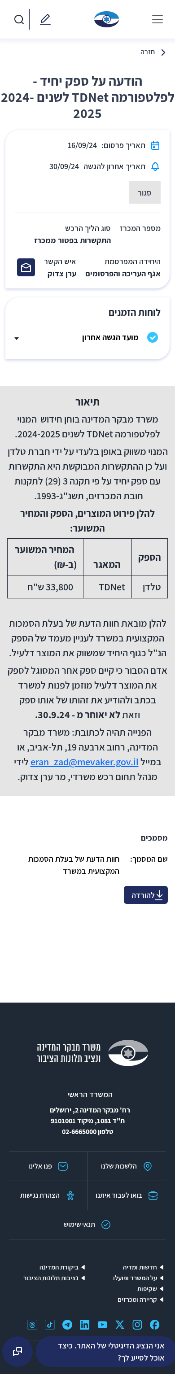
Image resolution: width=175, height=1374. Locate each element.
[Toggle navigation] (157, 19)
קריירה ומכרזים (137, 1299)
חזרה (147, 52)
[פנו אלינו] (43, 19)
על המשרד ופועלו (135, 1278)
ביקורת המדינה (59, 1267)
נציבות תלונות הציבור (51, 1278)
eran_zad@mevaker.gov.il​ (85, 761)
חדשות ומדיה (140, 1267)
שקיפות (147, 1288)
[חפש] (18, 19)
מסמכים (154, 838)
